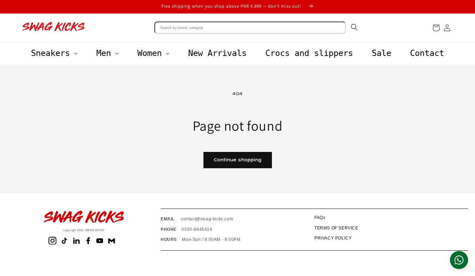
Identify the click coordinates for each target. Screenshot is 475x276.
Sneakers (50, 53)
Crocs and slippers (309, 53)
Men (103, 53)
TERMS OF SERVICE (336, 228)
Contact (427, 53)
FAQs (319, 217)
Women (149, 53)
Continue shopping (237, 159)
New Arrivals (217, 53)
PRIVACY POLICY (333, 238)
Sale (381, 53)
